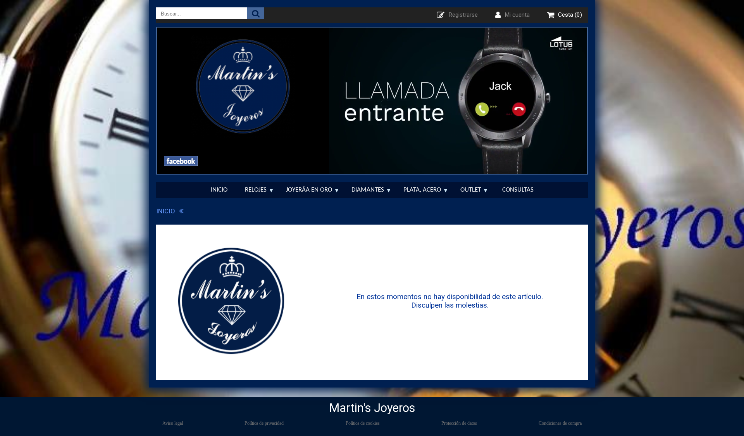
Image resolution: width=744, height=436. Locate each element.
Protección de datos (459, 423)
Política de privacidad (264, 423)
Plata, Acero (422, 190)
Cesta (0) (570, 14)
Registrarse (463, 14)
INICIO (165, 211)
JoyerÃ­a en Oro (309, 190)
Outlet (470, 190)
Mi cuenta (517, 14)
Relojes (256, 190)
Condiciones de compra (560, 423)
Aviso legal (172, 423)
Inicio (219, 190)
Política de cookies (363, 423)
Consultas (518, 190)
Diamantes (367, 190)
